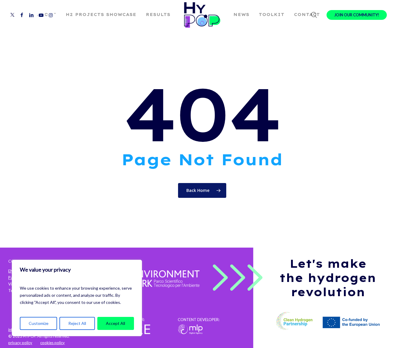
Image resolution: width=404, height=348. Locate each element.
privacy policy (20, 343)
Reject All (77, 323)
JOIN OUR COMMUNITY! (356, 15)
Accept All (115, 323)
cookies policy (52, 343)
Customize (39, 323)
